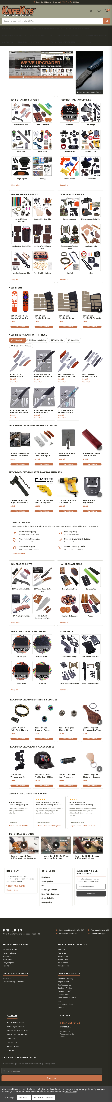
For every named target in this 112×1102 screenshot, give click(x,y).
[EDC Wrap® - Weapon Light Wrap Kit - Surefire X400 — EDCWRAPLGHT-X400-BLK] (20, 760)
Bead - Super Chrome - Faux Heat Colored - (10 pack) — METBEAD (43, 729)
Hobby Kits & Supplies (77, 28)
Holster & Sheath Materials (29, 631)
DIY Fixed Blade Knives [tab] (37, 340)
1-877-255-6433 (15, 886)
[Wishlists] (99, 11)
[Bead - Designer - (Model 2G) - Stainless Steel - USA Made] (68, 713)
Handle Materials (71, 564)
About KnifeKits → (19, 554)
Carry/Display (8, 963)
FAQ (51, 35)
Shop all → (15, 185)
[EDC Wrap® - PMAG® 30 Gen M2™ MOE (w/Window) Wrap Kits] (44, 301)
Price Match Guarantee (70, 35)
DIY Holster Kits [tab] (57, 340)
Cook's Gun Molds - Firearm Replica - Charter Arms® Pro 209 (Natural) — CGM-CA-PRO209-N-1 (44, 501)
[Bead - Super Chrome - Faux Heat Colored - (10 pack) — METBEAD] (44, 713)
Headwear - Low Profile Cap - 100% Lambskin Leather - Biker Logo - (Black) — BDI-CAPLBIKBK (43, 776)
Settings (9, 1097)
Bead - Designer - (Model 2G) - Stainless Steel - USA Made (67, 729)
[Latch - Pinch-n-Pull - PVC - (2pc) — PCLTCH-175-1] (20, 713)
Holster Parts (63, 956)
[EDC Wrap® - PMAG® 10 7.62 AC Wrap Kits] (92, 301)
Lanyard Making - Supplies (13, 982)
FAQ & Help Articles (15, 1022)
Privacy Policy (38, 42)
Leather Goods (63, 995)
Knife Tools (7, 959)
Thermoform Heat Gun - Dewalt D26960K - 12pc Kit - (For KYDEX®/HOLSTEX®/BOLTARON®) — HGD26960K (68, 501)
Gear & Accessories (12, 35)
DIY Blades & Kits (21, 564)
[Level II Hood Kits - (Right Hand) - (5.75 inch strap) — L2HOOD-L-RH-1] (20, 486)
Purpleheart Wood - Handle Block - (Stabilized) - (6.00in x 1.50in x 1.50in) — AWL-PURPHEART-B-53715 (92, 454)
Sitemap (10, 1050)
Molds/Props (63, 963)
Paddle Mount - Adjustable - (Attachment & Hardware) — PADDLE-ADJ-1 (90, 501)
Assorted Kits (8, 978)
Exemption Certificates (63, 42)
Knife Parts (7, 956)
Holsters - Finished (65, 988)
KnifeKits (12, 930)
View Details (20, 327)
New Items (85, 42)
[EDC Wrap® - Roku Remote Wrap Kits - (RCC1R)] (20, 301)
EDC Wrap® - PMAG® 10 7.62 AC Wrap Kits (91, 317)
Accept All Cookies (43, 1097)
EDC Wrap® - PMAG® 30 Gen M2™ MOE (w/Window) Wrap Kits (43, 317)
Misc (59, 1001)
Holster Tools (63, 959)
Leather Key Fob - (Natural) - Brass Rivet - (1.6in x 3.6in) (91, 776)
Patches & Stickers (65, 1004)
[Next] (99, 310)
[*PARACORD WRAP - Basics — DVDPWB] (20, 439)
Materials (61, 950)
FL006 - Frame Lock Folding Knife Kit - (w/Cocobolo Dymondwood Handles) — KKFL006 (44, 454)
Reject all (24, 1097)
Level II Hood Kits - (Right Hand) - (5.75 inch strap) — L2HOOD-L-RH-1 (20, 501)
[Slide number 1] (41, 64)
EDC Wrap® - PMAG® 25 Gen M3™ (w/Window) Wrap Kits (67, 317)
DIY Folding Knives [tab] (17, 340)
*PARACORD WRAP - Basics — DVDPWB (20, 454)
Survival (61, 1008)
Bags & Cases (63, 982)
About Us (22, 42)
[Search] (106, 21)
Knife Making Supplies (14, 28)
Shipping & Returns (96, 35)
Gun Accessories (64, 985)
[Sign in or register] (91, 11)
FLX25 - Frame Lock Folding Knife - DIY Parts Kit (35, 826)
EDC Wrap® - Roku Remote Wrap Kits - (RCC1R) (19, 317)
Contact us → (12, 890)
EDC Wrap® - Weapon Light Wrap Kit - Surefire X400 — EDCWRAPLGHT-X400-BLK (20, 776)
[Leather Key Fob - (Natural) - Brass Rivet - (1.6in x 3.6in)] (92, 760)
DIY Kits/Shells (63, 966)
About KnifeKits (48, 898)
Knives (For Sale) (64, 991)
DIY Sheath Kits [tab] (73, 340)
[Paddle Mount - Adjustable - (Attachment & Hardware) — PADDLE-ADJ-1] (92, 486)
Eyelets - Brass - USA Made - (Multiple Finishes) (69, 826)
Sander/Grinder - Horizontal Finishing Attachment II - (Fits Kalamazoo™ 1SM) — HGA (67, 454)
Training (6, 966)
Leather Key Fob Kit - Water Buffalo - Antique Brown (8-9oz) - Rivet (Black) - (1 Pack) (92, 729)
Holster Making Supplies (46, 28)
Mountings (66, 631)
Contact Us (8, 42)
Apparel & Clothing (65, 978)
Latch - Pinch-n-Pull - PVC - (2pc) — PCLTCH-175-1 (19, 729)
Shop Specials (37, 35)
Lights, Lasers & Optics (67, 998)
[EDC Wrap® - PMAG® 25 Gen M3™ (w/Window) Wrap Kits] (68, 301)
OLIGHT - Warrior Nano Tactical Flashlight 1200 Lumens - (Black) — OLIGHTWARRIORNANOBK (68, 776)
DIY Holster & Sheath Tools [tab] (21, 346)
